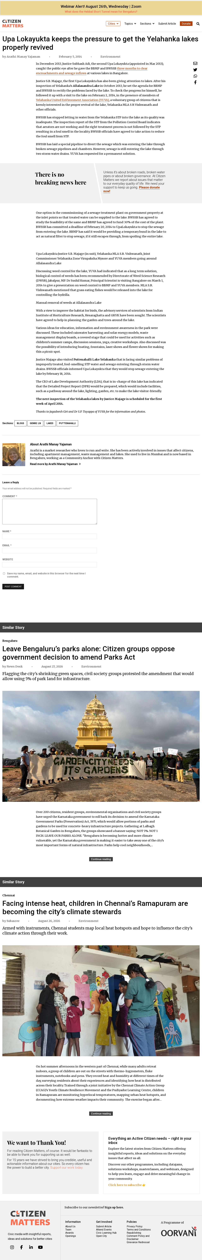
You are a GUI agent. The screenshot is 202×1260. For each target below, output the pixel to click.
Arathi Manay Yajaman (23, 56)
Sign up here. (114, 1207)
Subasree (13, 921)
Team (68, 1229)
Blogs (20, 423)
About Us (70, 1226)
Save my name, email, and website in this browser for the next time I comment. (46, 575)
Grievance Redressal (138, 1242)
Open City (101, 1235)
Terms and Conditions (139, 1229)
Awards (69, 1232)
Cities (112, 23)
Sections (146, 23)
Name (6, 531)
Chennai (8, 895)
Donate (186, 23)
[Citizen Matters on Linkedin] (31, 1247)
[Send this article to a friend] (195, 63)
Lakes (50, 423)
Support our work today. (66, 1167)
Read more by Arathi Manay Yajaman (54, 464)
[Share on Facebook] (195, 82)
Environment (110, 56)
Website (7, 559)
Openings (70, 1235)
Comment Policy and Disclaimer (138, 1237)
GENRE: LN (35, 423)
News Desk (15, 666)
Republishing (134, 1232)
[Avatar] (13, 454)
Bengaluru (9, 641)
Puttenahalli (67, 423)
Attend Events (104, 1229)
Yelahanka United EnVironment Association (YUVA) (72, 100)
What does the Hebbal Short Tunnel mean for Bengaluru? (101, 11)
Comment (9, 496)
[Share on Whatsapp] (195, 76)
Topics (129, 23)
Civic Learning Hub (106, 1232)
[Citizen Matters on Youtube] (40, 1247)
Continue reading (101, 859)
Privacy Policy (135, 1226)
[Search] (198, 24)
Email (7, 545)
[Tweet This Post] (195, 70)
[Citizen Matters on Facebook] (21, 1247)
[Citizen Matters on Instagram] (12, 1247)
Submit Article (167, 23)
